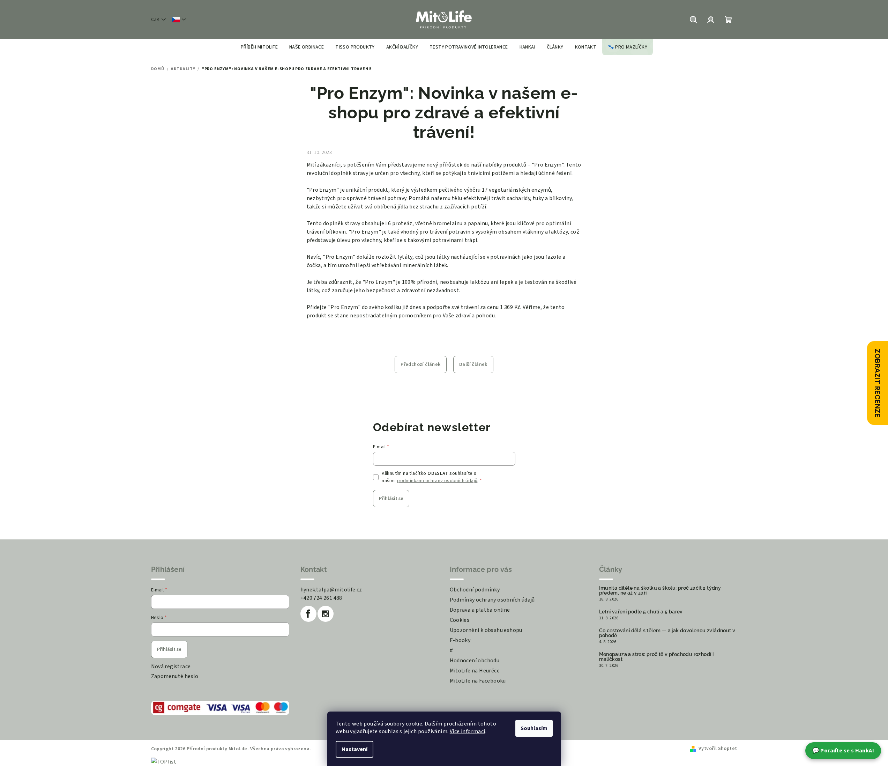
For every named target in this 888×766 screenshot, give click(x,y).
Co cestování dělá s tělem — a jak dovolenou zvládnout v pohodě (667, 633)
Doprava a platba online (480, 610)
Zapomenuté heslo (175, 676)
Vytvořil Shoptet (718, 748)
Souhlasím (534, 728)
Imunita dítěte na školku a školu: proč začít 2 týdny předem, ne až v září (660, 590)
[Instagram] (326, 614)
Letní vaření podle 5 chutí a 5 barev (641, 611)
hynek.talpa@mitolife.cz (331, 590)
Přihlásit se (391, 498)
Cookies (460, 620)
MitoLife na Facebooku (478, 681)
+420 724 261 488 (321, 598)
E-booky (460, 640)
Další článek (473, 364)
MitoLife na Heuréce (475, 671)
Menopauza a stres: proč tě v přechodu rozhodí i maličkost (656, 657)
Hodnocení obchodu (475, 660)
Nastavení (354, 749)
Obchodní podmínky (475, 590)
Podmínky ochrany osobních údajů (492, 600)
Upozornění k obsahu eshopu (486, 630)
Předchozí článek (420, 364)
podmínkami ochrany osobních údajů (437, 480)
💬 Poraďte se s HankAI (843, 750)
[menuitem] (259, 47)
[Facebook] (308, 614)
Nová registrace (171, 666)
